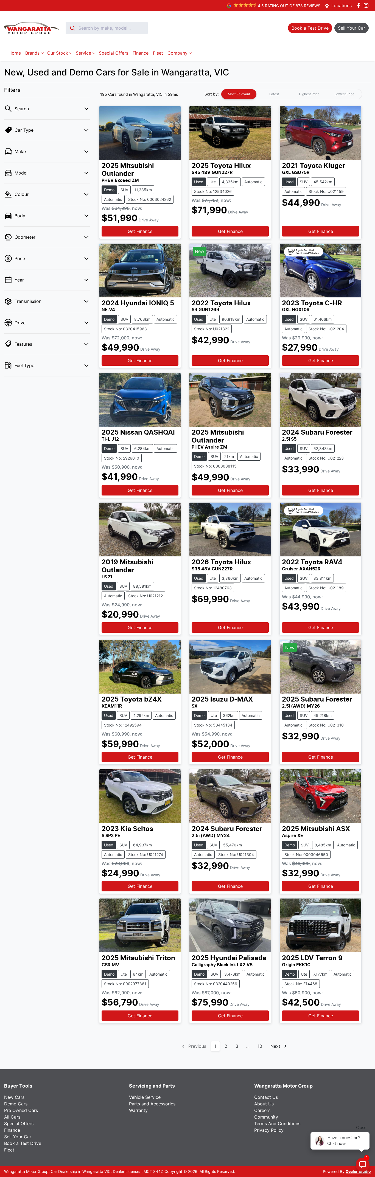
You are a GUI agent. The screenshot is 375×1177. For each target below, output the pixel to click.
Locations (341, 5)
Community (266, 1117)
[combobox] (107, 28)
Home (15, 53)
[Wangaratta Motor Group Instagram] (367, 5)
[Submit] (72, 28)
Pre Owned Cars (21, 1110)
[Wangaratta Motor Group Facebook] (359, 5)
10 (260, 1046)
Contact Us (266, 1097)
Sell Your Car (17, 1136)
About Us (264, 1103)
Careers (262, 1110)
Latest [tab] (274, 94)
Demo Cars (15, 1103)
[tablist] (291, 94)
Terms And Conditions (277, 1123)
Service (83, 53)
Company (177, 53)
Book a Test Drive (22, 1143)
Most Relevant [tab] (239, 94)
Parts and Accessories (152, 1103)
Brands (32, 53)
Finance (141, 53)
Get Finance (140, 231)
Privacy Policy (269, 1130)
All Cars (12, 1117)
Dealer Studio (358, 1172)
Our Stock (57, 53)
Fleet (158, 53)
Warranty (138, 1110)
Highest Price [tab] (309, 94)
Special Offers (113, 53)
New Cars (14, 1097)
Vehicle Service (145, 1097)
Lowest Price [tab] (344, 94)
